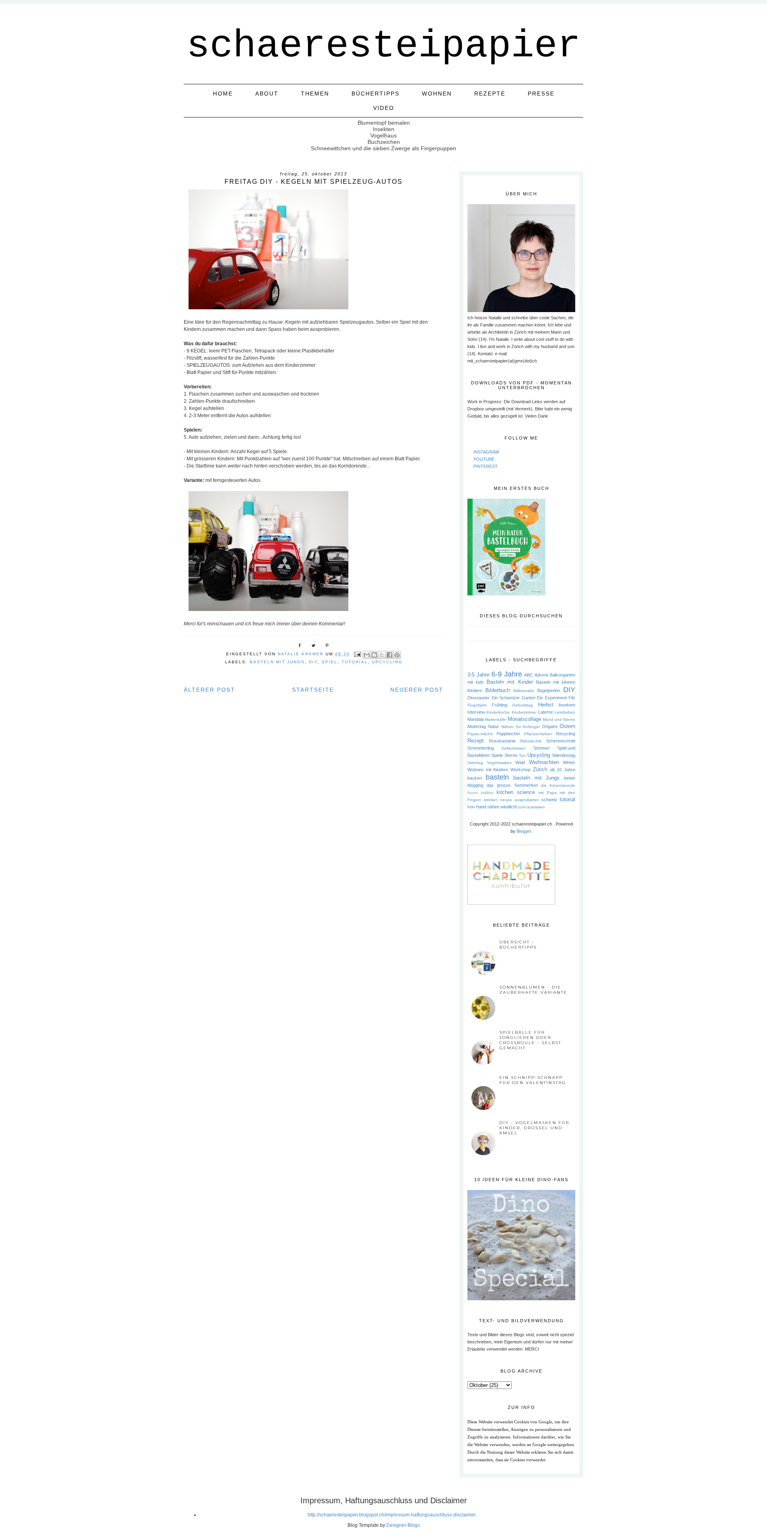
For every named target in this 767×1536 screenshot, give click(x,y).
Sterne (511, 755)
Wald (520, 762)
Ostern (567, 726)
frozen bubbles (480, 793)
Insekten (566, 704)
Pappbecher (508, 733)
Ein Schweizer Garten (513, 697)
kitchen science (516, 792)
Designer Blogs (403, 1525)
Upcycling (387, 662)
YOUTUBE (484, 459)
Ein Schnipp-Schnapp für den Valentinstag (532, 1080)
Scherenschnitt (560, 740)
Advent (541, 674)
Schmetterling (480, 748)
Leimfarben (564, 712)
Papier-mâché (480, 734)
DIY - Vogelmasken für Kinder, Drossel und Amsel (534, 1128)
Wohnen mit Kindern (487, 769)
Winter (569, 762)
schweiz (549, 799)
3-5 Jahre (478, 675)
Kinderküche (498, 712)
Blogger (524, 831)
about (266, 93)
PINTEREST (485, 466)
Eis (540, 697)
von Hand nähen (483, 806)
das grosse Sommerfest (512, 785)
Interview (476, 712)
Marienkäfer (496, 719)
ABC (528, 674)
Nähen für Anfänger (520, 726)
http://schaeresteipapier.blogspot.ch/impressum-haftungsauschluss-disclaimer (392, 1515)
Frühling (499, 704)
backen (474, 778)
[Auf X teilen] (382, 655)
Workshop (521, 769)
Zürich (540, 769)
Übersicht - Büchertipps (518, 944)
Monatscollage (524, 719)
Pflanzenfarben (538, 734)
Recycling (565, 733)
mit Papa (547, 792)
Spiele (497, 755)
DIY (313, 662)
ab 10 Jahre (562, 769)
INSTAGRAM (486, 452)
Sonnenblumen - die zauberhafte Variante (533, 990)
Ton (522, 755)
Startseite (313, 689)
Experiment (556, 697)
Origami (549, 726)
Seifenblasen (513, 748)
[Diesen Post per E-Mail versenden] (367, 655)
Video (383, 108)
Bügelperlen (548, 690)
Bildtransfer (523, 690)
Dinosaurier (478, 697)
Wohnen (437, 93)
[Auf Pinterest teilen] (397, 655)
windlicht (509, 806)
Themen (315, 93)
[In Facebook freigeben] (389, 655)
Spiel (330, 662)
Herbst (545, 705)
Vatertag (475, 762)
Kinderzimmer (524, 712)
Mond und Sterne (559, 719)
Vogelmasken (499, 762)
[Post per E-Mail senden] (357, 654)
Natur (493, 726)
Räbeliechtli (530, 741)
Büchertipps (375, 93)
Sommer (541, 748)
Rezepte (489, 93)
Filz (571, 697)
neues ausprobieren (519, 800)
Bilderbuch (497, 690)
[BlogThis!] (374, 655)
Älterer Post (209, 689)
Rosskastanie (502, 740)
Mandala (475, 719)
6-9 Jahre (506, 674)
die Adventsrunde (558, 785)
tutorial (355, 662)
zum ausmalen (531, 807)
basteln (497, 777)
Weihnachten (544, 762)
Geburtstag (522, 705)
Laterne (545, 712)
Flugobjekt (477, 705)
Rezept (475, 741)
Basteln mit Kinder (510, 682)
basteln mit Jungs (277, 662)
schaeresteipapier (383, 46)
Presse (541, 93)
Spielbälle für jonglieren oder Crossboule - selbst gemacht (530, 1040)
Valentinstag (563, 755)
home (223, 93)
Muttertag (476, 726)
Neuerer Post (416, 689)
